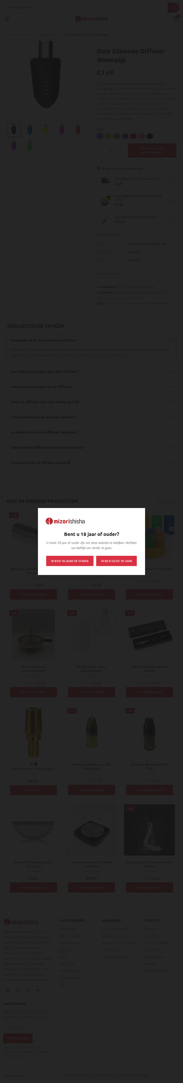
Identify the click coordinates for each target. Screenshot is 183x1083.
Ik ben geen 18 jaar (116, 561)
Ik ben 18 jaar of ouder (70, 561)
